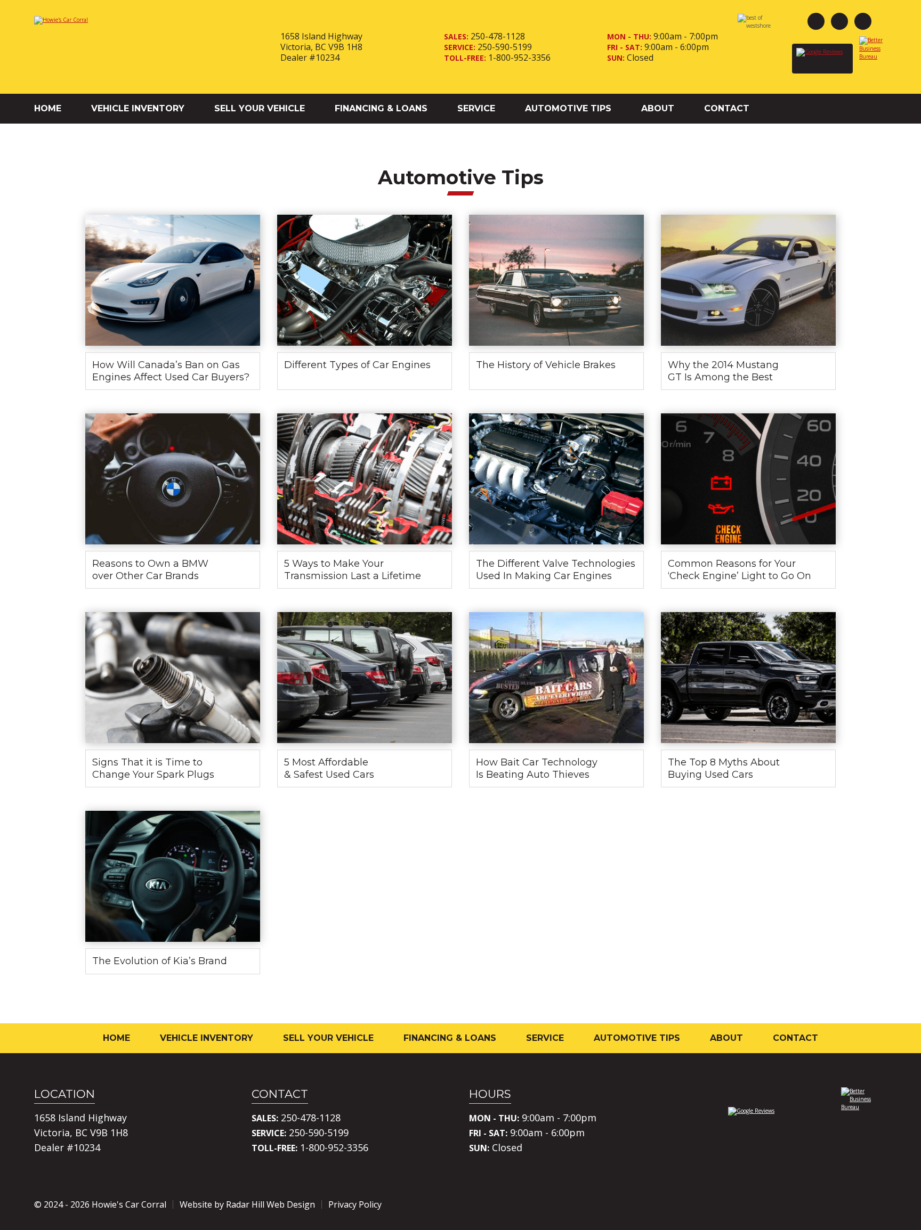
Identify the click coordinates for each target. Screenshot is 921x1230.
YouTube (863, 21)
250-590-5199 (505, 47)
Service (476, 108)
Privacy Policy (355, 1204)
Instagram (839, 21)
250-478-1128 (498, 36)
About (657, 108)
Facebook (816, 21)
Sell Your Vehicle (259, 108)
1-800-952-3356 (519, 57)
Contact (726, 108)
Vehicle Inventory (137, 108)
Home (47, 108)
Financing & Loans (381, 108)
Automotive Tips (568, 108)
